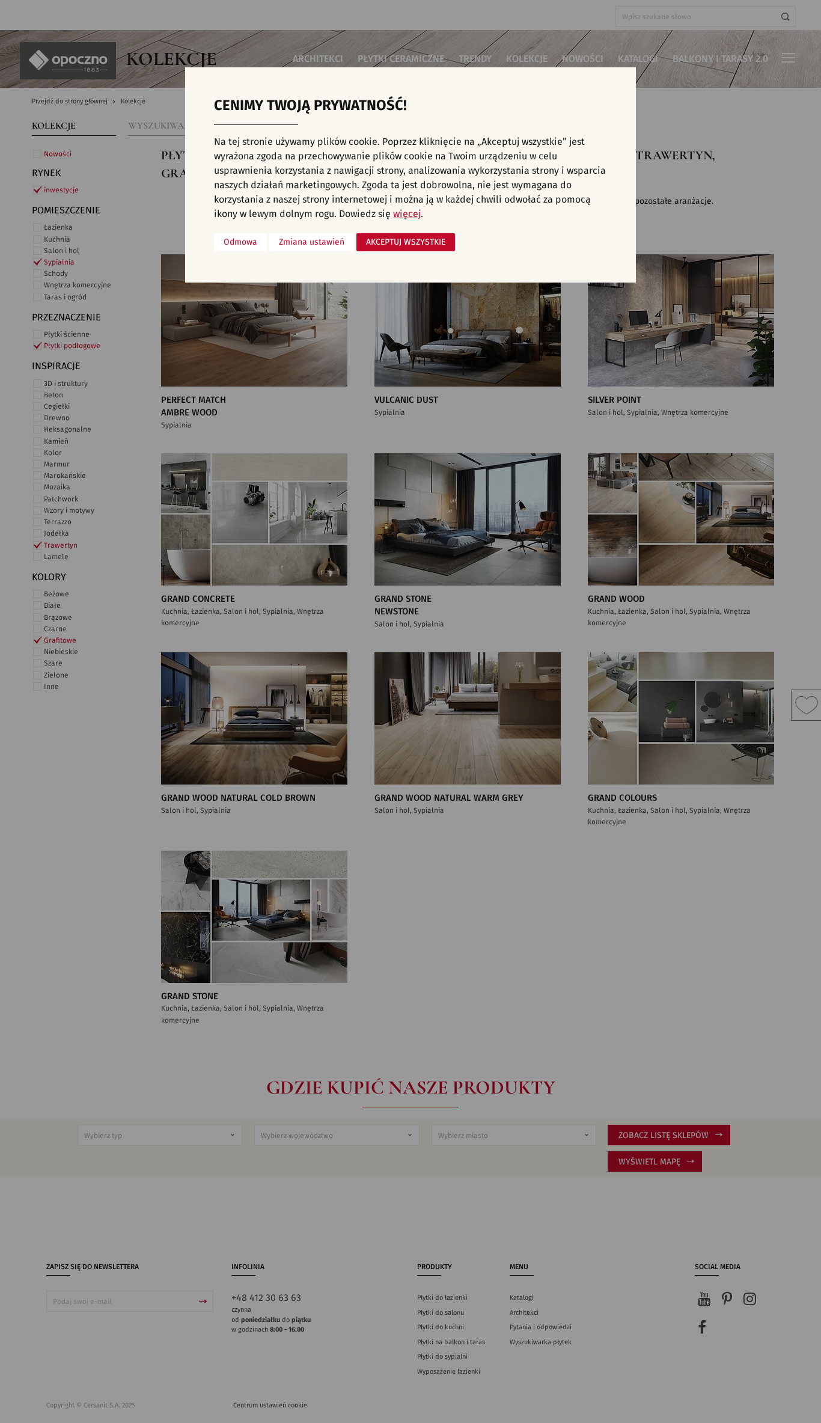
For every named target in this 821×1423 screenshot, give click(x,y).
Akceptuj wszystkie (405, 242)
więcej (407, 214)
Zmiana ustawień (311, 242)
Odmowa (240, 242)
